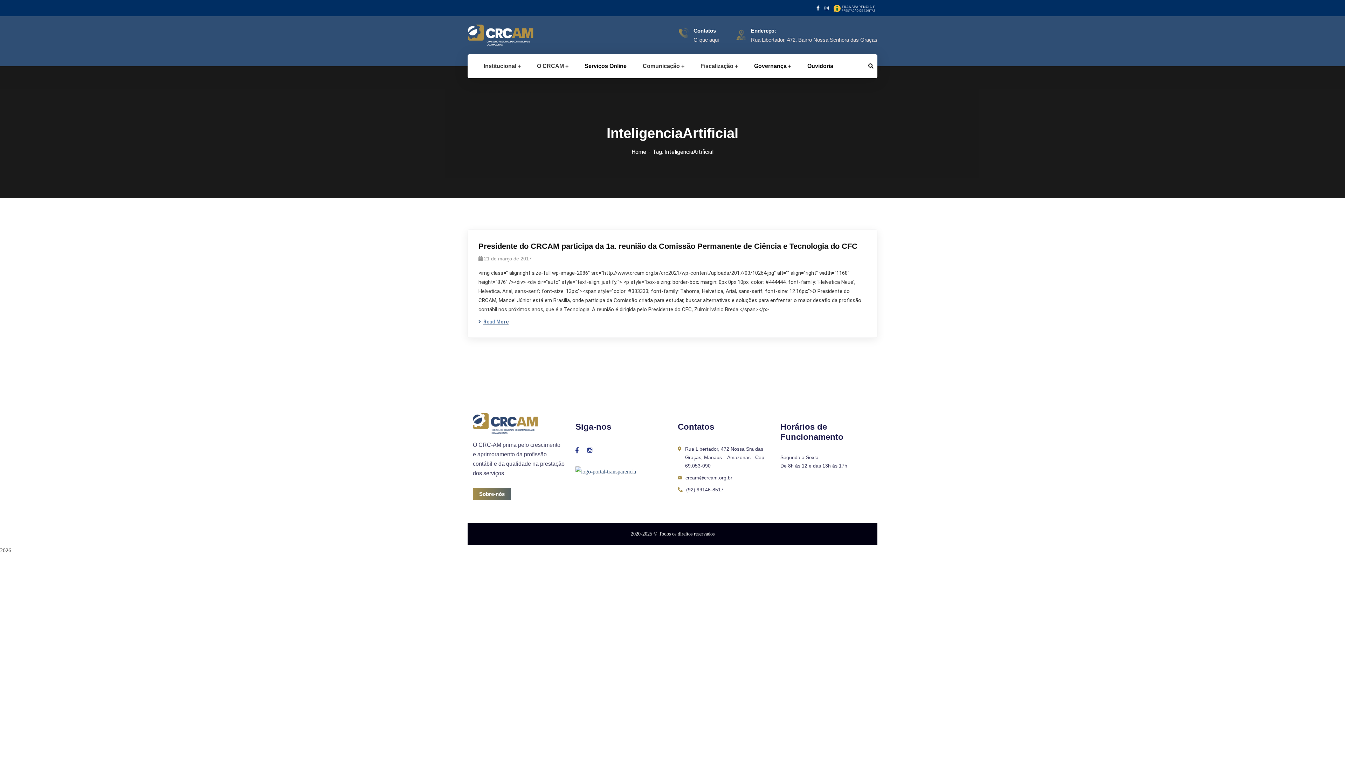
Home (639, 152)
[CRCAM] (489, 35)
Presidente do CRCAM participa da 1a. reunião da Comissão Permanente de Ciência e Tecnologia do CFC (667, 246)
